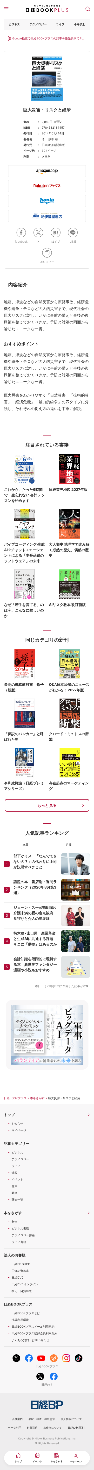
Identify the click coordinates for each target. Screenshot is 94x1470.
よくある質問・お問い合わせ (30, 1340)
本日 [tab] (25, 844)
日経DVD (18, 1277)
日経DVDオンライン (25, 1284)
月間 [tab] (69, 844)
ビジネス (14, 24)
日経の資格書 (20, 1271)
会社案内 (17, 1419)
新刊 (14, 1222)
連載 (14, 1172)
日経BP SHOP (21, 1264)
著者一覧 (17, 1199)
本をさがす (37, 1098)
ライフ (60, 24)
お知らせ (17, 1123)
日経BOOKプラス (15, 1098)
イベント (17, 1179)
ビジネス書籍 (20, 1228)
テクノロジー (38, 24)
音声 (14, 1186)
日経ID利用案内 (77, 1427)
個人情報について (71, 1419)
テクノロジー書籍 (23, 1235)
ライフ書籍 (19, 1242)
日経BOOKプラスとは (26, 1313)
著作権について (52, 1427)
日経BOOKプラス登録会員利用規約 (34, 1333)
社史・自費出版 (22, 1291)
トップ (9, 1114)
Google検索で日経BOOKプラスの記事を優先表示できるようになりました (48, 39)
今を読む (80, 24)
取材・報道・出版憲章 (41, 1419)
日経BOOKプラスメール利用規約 (33, 1326)
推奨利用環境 (20, 1320)
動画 (14, 1193)
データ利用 (14, 1427)
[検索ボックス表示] (87, 8)
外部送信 (32, 1427)
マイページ (19, 1130)
